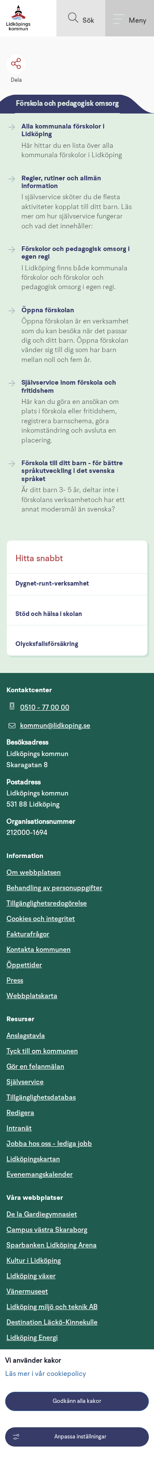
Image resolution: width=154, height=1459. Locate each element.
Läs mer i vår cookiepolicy (45, 1374)
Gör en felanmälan (35, 1066)
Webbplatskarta (31, 996)
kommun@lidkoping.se (55, 725)
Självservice (65, 1082)
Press (14, 980)
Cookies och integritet (40, 919)
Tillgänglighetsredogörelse (46, 903)
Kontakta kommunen (38, 949)
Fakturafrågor (27, 934)
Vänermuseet (27, 1291)
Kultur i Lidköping (33, 1260)
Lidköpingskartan (74, 1159)
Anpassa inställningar (80, 1437)
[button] (80, 18)
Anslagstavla (25, 1035)
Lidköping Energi (72, 1337)
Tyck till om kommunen (77, 1051)
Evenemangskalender (77, 1174)
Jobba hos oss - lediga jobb (49, 1143)
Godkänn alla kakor (77, 1401)
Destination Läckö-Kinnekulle (77, 1322)
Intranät (59, 1128)
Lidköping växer (31, 1276)
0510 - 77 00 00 (44, 707)
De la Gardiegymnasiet (41, 1214)
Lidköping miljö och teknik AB (52, 1307)
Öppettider (24, 965)
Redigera (20, 1113)
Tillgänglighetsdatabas (77, 1097)
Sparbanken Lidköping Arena (51, 1245)
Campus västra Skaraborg (46, 1230)
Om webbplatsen (33, 872)
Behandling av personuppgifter (54, 888)
